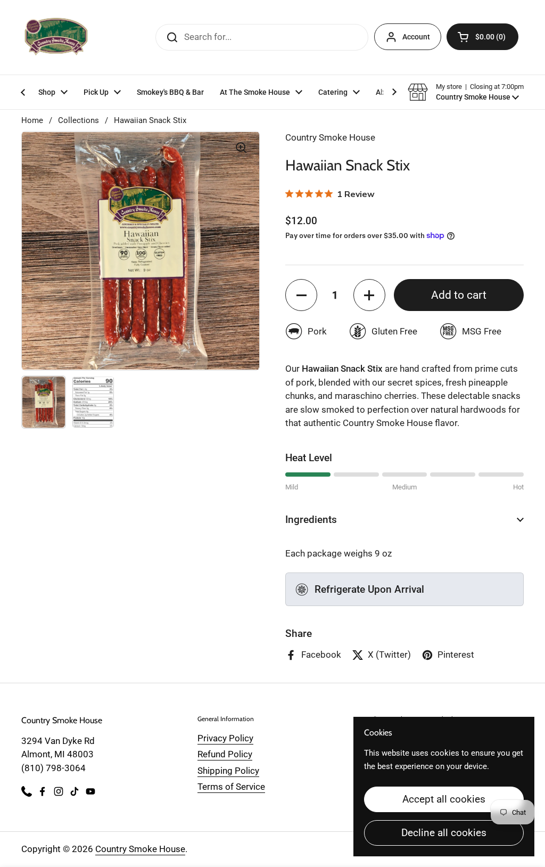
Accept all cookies (443, 799)
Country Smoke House (140, 849)
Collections (78, 120)
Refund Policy (224, 754)
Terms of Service (231, 786)
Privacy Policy (225, 738)
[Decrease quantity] (301, 295)
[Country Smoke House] (56, 37)
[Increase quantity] (369, 295)
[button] (482, 36)
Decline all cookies (443, 833)
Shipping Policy (228, 770)
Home (32, 120)
